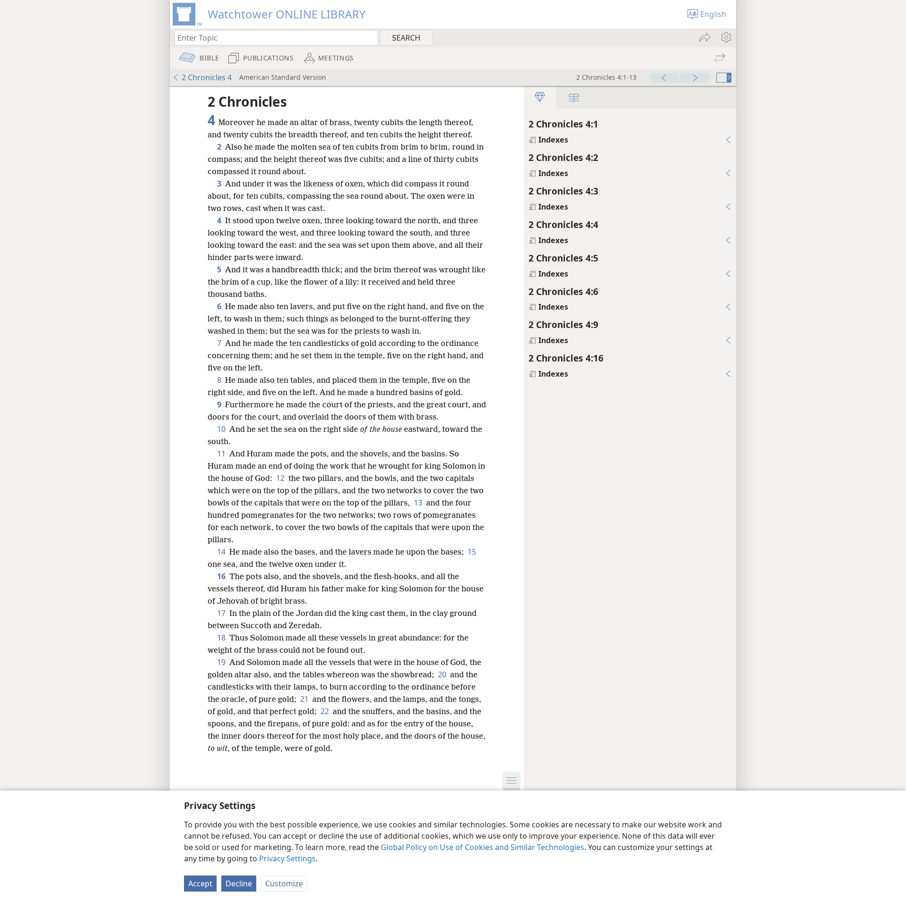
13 (419, 502)
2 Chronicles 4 (207, 77)
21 (305, 699)
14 (222, 552)
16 (222, 576)
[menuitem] (725, 37)
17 (222, 613)
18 (222, 637)
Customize (284, 883)
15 (472, 552)
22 (325, 711)
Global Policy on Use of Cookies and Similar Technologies (482, 847)
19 (222, 662)
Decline (239, 883)
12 (281, 478)
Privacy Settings (287, 858)
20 (443, 674)
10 (222, 429)
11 (222, 453)
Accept (200, 883)
